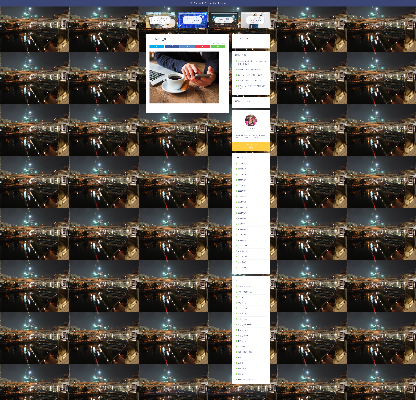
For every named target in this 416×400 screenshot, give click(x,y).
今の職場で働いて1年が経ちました (250, 69)
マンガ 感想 (243, 308)
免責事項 (167, 397)
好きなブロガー (244, 330)
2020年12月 (242, 246)
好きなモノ (242, 341)
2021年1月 (242, 240)
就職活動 (241, 347)
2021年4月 (242, 224)
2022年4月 (242, 185)
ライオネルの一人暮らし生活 (208, 3)
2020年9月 (242, 262)
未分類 (240, 363)
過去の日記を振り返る (246, 379)
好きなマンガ (243, 336)
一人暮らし (242, 314)
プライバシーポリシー (154, 397)
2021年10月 (242, 213)
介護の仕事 (242, 319)
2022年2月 (242, 196)
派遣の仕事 (242, 368)
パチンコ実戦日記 (245, 292)
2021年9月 (242, 218)
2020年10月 (242, 257)
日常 (240, 357)
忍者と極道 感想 (245, 352)
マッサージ (242, 303)
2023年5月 (242, 164)
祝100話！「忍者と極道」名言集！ (251, 75)
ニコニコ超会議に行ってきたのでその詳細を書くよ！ (252, 62)
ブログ (240, 297)
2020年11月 (242, 251)
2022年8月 (242, 180)
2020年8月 (242, 268)
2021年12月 (242, 202)
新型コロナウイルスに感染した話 (250, 80)
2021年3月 (242, 229)
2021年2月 (242, 235)
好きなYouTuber (244, 325)
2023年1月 (242, 169)
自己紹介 (241, 374)
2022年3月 (242, 191)
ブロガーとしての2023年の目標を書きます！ (251, 87)
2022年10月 (242, 175)
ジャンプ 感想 (244, 286)
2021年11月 (242, 207)
